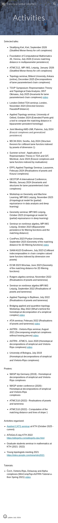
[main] (29, 17)
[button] (3, 4)
